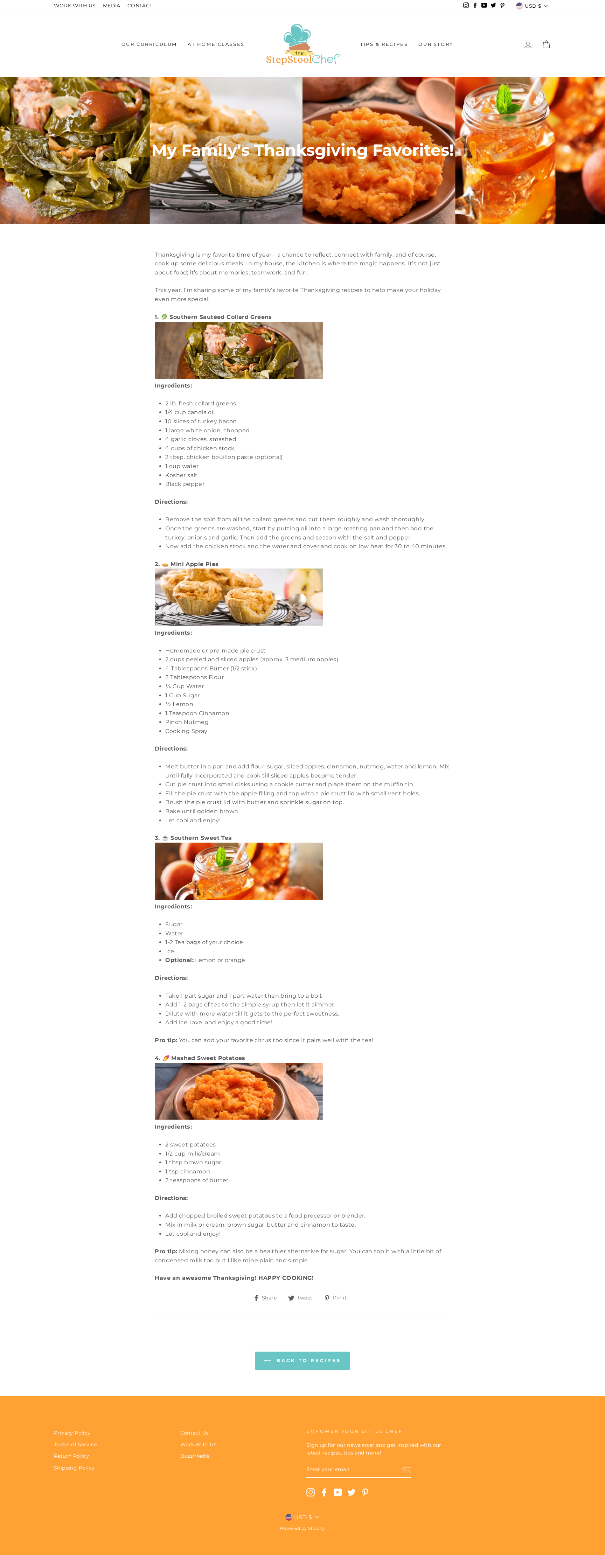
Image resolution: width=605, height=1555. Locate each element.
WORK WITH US (75, 5)
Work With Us (198, 1444)
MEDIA (111, 5)
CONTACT (140, 5)
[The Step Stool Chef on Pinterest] (365, 1492)
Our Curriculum (149, 44)
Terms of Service (75, 1444)
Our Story (435, 44)
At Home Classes (216, 44)
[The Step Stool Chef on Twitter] (351, 1492)
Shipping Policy (74, 1468)
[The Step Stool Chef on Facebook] (324, 1492)
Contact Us (194, 1433)
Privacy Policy (72, 1433)
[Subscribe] (406, 1469)
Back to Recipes (307, 1360)
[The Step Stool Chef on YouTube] (338, 1492)
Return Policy (71, 1456)
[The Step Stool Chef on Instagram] (310, 1492)
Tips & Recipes (384, 44)
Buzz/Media (195, 1456)
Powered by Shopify (302, 1528)
